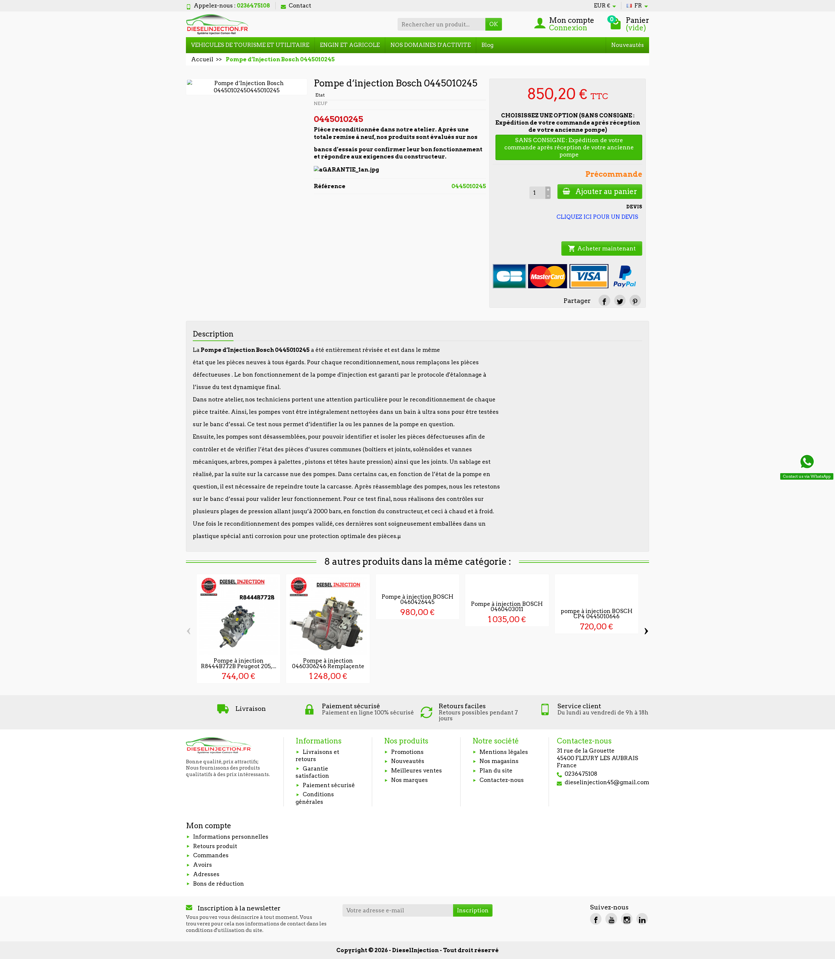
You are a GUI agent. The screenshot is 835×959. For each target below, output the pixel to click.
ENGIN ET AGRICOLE (350, 45)
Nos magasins (499, 761)
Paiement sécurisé (329, 785)
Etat (320, 94)
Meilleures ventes (416, 770)
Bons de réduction (218, 883)
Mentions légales (503, 752)
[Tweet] (620, 300)
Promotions (407, 752)
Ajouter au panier (606, 191)
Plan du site (495, 770)
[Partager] (604, 300)
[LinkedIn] (642, 918)
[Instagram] (626, 918)
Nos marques (409, 780)
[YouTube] (611, 918)
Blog (487, 45)
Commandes (211, 855)
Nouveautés (627, 45)
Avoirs (202, 865)
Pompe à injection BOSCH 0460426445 (417, 599)
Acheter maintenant (602, 248)
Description (213, 333)
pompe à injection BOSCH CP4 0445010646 (596, 614)
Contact (300, 5)
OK (493, 24)
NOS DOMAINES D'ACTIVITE (430, 45)
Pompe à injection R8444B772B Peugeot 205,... (238, 663)
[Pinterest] (635, 300)
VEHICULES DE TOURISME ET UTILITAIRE (250, 45)
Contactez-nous (501, 780)
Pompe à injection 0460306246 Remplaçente (328, 663)
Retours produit (215, 846)
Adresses (206, 874)
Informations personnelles (230, 836)
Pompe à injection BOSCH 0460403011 (507, 607)
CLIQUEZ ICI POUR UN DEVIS (597, 217)
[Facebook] (595, 918)
